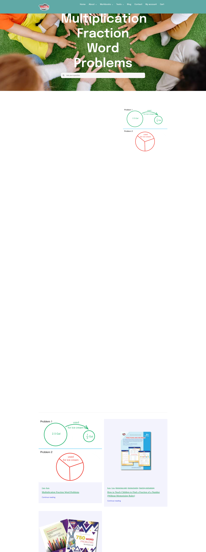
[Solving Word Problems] (70, 512)
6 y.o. (109, 488)
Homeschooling (133, 488)
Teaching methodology (146, 488)
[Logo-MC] (44, 3)
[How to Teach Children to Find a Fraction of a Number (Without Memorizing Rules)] (135, 420)
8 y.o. (47, 488)
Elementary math (121, 488)
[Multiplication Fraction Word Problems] (70, 420)
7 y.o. (43, 488)
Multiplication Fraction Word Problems (60, 492)
